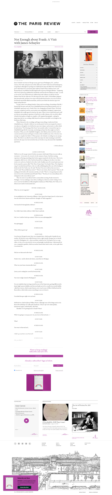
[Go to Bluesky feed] (26, 443)
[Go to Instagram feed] (15, 443)
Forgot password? (59, 370)
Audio (49, 32)
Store (91, 22)
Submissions (58, 445)
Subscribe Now (24, 487)
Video (86, 444)
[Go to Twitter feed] (22, 443)
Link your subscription (39, 370)
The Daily (16, 32)
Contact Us (44, 445)
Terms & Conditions (93, 492)
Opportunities (87, 443)
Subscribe (93, 31)
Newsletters (86, 22)
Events (73, 22)
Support (43, 444)
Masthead (72, 443)
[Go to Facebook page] (19, 443)
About (57, 32)
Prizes (71, 444)
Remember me (19, 370)
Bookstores (72, 445)
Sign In (96, 22)
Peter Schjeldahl (17, 47)
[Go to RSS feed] (30, 443)
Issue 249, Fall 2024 (59, 46)
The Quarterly (29, 32)
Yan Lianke (74, 408)
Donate (78, 22)
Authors (40, 32)
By (72, 407)
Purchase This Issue (88, 64)
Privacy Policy (82, 492)
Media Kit (58, 444)
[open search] (85, 31)
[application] (26, 427)
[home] (37, 24)
